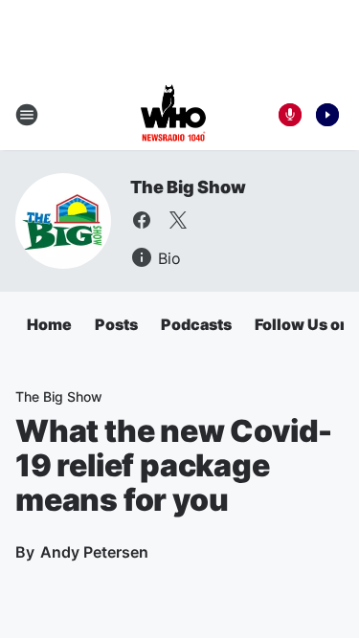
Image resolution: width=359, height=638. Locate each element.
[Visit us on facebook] (141, 220)
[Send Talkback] (290, 114)
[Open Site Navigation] (26, 114)
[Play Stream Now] (327, 114)
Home (49, 324)
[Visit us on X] (178, 220)
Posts (116, 324)
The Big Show (188, 187)
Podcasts (196, 324)
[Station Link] (173, 114)
